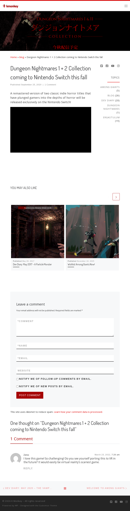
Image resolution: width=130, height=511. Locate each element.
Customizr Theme (48, 505)
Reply (28, 468)
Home (13, 57)
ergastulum (111, 117)
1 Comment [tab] (21, 439)
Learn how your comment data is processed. (78, 411)
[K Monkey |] (11, 5)
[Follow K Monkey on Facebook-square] (107, 66)
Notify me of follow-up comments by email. (55, 378)
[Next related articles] (116, 196)
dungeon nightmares (111, 107)
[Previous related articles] (108, 196)
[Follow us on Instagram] (118, 66)
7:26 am (116, 455)
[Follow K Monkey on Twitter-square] (101, 66)
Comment (26, 321)
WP (16, 505)
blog (21, 57)
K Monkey (16, 501)
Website (24, 370)
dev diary (107, 100)
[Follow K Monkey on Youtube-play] (112, 66)
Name (22, 345)
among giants (110, 87)
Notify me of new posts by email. (46, 386)
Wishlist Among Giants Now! (81, 264)
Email (23, 358)
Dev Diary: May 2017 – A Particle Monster (32, 264)
